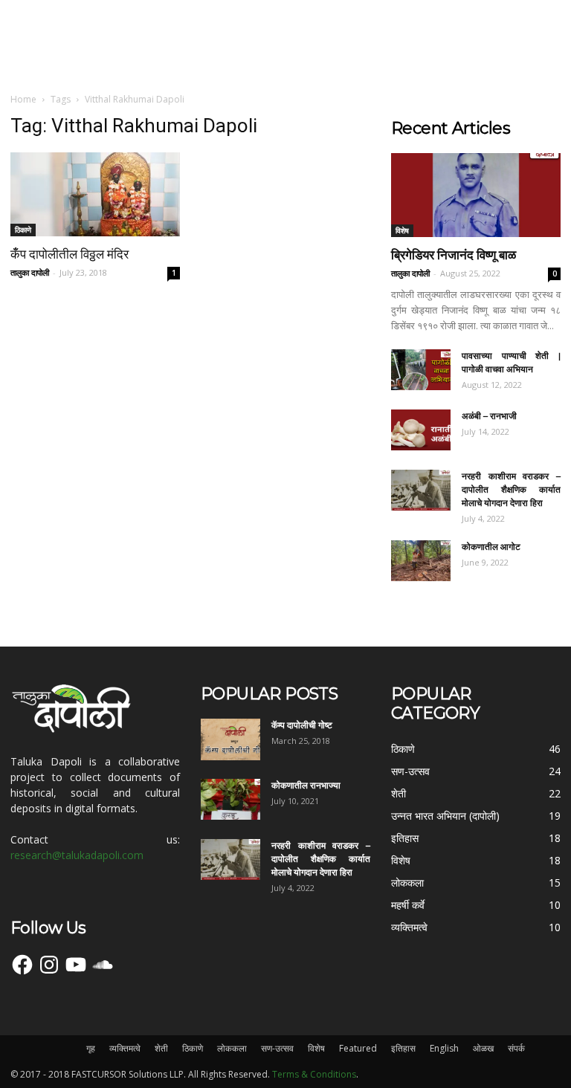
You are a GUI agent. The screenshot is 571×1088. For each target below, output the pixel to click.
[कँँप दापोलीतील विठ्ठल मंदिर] (95, 194)
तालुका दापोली (29, 272)
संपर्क (516, 1048)
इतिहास (403, 1048)
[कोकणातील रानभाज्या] (230, 799)
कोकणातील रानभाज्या (306, 785)
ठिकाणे (23, 229)
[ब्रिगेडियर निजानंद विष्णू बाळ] (476, 195)
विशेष (402, 230)
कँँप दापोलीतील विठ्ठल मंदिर (69, 254)
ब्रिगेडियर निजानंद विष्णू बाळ (453, 254)
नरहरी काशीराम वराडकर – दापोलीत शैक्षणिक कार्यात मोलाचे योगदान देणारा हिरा (511, 489)
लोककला (232, 1048)
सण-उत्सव (277, 1048)
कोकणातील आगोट (491, 546)
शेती (161, 1048)
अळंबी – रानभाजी (489, 415)
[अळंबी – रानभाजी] (421, 429)
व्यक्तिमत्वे (125, 1048)
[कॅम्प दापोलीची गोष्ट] (230, 739)
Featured (358, 1048)
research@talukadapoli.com (76, 855)
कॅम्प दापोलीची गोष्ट (301, 725)
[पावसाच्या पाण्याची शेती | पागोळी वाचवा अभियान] (421, 369)
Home (23, 99)
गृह (90, 1048)
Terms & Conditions (314, 1074)
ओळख (483, 1048)
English (444, 1048)
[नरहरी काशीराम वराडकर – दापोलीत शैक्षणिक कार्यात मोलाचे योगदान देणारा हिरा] (421, 490)
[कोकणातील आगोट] (421, 560)
